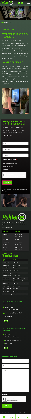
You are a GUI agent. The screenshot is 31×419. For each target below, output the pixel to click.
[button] (29, 3)
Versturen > (7, 182)
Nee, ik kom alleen (9, 166)
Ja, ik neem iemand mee (10, 163)
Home (2, 22)
